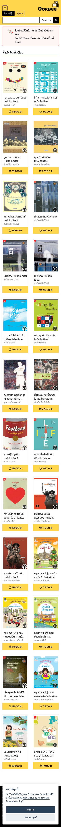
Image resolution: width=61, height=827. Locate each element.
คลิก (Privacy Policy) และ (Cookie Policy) (28, 799)
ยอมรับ (30, 809)
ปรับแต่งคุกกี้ (31, 817)
